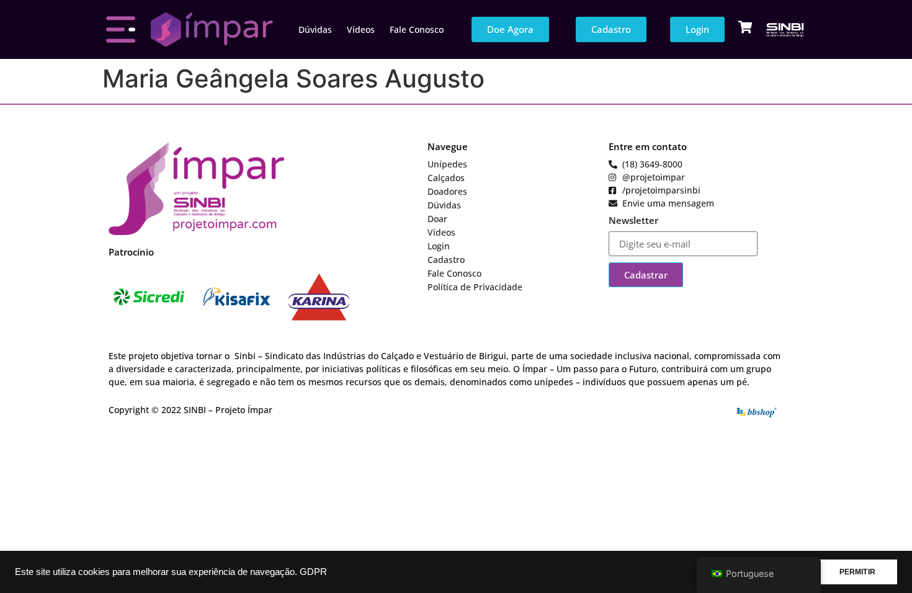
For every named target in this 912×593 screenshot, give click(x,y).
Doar (437, 219)
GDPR (313, 572)
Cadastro (446, 259)
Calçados (446, 178)
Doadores (447, 191)
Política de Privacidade (474, 287)
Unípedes (447, 164)
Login (438, 246)
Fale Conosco (417, 29)
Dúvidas (315, 29)
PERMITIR (857, 572)
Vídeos (361, 29)
